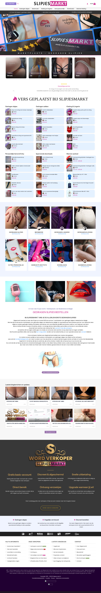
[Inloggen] (87, 3)
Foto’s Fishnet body (47, 157)
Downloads (70, 9)
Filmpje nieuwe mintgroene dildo (51, 166)
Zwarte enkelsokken (47, 110)
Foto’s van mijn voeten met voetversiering (22, 191)
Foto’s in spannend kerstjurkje (50, 191)
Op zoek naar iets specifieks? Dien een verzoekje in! (44, 423)
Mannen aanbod (72, 154)
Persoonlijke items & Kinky (14, 154)
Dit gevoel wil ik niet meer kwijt (84, 401)
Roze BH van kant (77, 135)
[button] (17, 3)
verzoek (83, 332)
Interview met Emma (12, 401)
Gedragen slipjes (24, 9)
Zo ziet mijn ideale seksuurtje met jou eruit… (42, 401)
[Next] (87, 88)
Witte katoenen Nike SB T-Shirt (81, 191)
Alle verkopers (10, 3)
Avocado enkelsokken (48, 118)
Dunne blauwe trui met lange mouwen (83, 183)
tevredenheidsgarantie (22, 339)
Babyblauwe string (17, 118)
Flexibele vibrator (16, 183)
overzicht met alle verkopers (63, 328)
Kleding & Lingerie (73, 106)
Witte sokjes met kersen (48, 144)
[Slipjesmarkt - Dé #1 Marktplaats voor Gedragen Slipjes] (50, 3)
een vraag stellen (41, 332)
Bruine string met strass (18, 127)
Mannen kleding (81, 9)
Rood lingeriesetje (78, 127)
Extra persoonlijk (59, 9)
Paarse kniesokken (47, 127)
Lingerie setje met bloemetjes (81, 118)
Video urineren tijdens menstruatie (21, 166)
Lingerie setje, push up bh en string (82, 110)
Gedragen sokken (42, 106)
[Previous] (14, 88)
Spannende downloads (44, 154)
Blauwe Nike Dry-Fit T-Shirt (80, 174)
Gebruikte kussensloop (18, 157)
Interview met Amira (58, 401)
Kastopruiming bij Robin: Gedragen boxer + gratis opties (84, 157)
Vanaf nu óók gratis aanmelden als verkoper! (20, 423)
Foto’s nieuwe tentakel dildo (49, 174)
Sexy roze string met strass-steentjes (22, 110)
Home (16, 9)
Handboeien (15, 174)
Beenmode (35, 9)
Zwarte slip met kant (17, 144)
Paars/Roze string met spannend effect (22, 135)
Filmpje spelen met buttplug (49, 183)
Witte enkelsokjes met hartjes (50, 135)
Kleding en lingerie (46, 9)
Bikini (74, 144)
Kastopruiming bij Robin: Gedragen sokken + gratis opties (84, 166)
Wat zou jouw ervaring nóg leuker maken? (64, 423)
